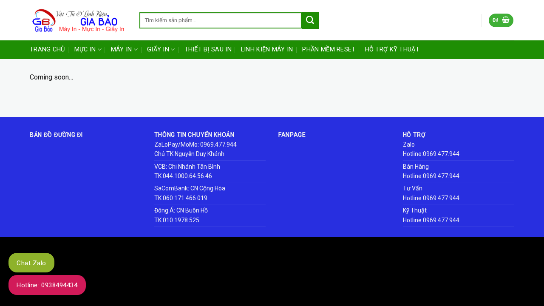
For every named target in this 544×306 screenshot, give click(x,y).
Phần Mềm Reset (328, 49)
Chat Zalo (31, 263)
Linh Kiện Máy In (267, 49)
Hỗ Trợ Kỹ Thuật (392, 49)
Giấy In (158, 49)
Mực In (85, 49)
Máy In (121, 49)
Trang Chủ (47, 49)
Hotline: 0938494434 (47, 285)
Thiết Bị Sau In (208, 49)
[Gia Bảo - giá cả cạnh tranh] (78, 20)
